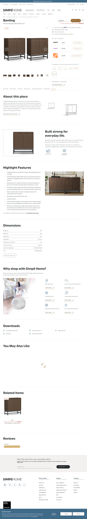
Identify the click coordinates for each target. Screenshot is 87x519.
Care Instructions (36, 330)
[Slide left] (7, 49)
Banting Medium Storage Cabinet (13, 423)
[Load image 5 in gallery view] (23, 75)
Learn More (48, 287)
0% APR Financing (14, 4)
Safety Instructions (37, 333)
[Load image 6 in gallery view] (28, 75)
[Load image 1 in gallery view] (5, 75)
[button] (83, 20)
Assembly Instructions (12, 330)
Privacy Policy (34, 516)
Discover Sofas (30, 4)
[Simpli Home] (12, 9)
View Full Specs (9, 255)
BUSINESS (82, 4)
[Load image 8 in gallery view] (38, 75)
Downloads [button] (47, 88)
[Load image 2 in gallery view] (9, 75)
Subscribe (62, 466)
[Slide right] (45, 49)
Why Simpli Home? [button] (37, 88)
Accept (66, 514)
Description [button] (13, 88)
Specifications (62, 330)
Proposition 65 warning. (33, 213)
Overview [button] (5, 88)
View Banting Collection (10, 113)
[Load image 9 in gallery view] (42, 75)
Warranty (8, 333)
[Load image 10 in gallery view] (47, 75)
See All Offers (22, 4)
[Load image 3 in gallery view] (14, 75)
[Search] (72, 10)
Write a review (63, 81)
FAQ (77, 4)
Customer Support (71, 4)
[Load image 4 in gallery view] (19, 75)
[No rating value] (55, 81)
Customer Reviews (57, 84)
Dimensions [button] (27, 88)
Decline (78, 514)
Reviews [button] (53, 88)
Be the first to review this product (12, 447)
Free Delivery (6, 4)
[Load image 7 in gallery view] (33, 75)
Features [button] (20, 88)
